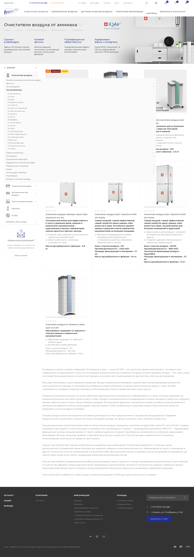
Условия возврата (125, 508)
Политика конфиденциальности (88, 519)
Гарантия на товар (82, 512)
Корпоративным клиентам (86, 508)
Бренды (8, 506)
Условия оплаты (124, 504)
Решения (78, 500)
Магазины (78, 504)
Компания (41, 495)
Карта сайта (79, 523)
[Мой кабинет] (156, 3)
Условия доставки (125, 500)
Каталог (9, 495)
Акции (7, 500)
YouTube (104, 536)
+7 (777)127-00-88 (38, 3)
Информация (81, 495)
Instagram (97, 536)
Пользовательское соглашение (88, 515)
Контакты (40, 500)
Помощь (122, 495)
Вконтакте (90, 536)
